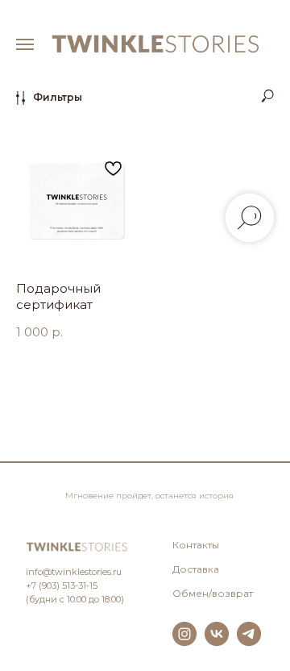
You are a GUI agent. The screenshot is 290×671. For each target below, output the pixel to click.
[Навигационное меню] (25, 44)
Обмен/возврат (212, 593)
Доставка (195, 569)
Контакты (195, 545)
